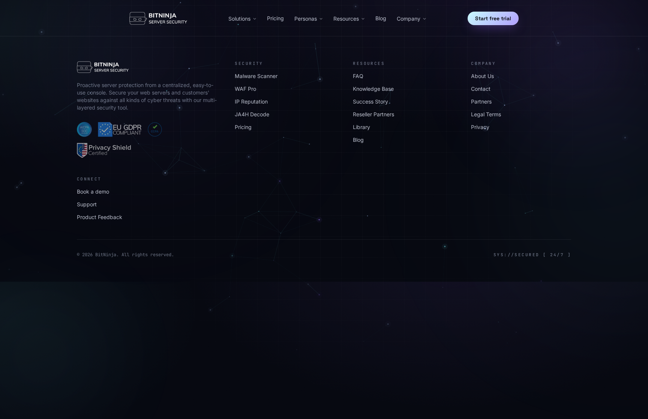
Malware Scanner (256, 76)
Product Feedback (99, 217)
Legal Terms (486, 114)
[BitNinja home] (158, 18)
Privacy (480, 127)
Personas (305, 18)
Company (408, 18)
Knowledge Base (373, 89)
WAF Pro (245, 89)
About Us (482, 76)
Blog (380, 18)
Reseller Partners (373, 114)
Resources (346, 18)
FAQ (358, 76)
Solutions (239, 18)
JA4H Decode (252, 114)
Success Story (370, 101)
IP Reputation (251, 101)
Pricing (275, 18)
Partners (481, 101)
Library (361, 127)
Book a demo (93, 191)
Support (87, 204)
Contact (480, 89)
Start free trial (493, 18)
